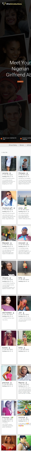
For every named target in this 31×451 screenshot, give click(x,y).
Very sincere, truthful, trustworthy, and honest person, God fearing (7, 426)
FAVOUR (21, 418)
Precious (5, 418)
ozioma (5, 173)
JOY (20, 313)
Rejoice (21, 383)
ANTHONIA (7, 313)
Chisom (5, 278)
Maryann (5, 243)
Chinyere (21, 173)
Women (22, 145)
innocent (21, 243)
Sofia (20, 348)
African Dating (13, 145)
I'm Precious (5, 422)
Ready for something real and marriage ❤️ (8, 178)
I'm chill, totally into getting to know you (8, 283)
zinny (20, 208)
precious (5, 383)
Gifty (20, 278)
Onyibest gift (7, 208)
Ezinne (5, 348)
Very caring (4, 319)
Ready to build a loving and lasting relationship (8, 213)
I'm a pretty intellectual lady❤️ (8, 248)
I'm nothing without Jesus (8, 318)
